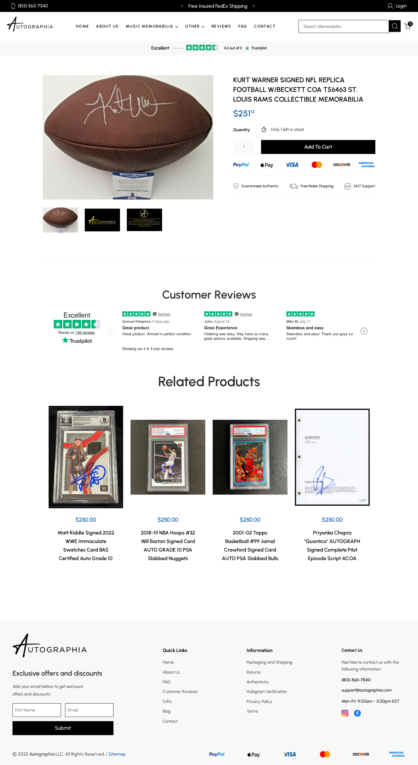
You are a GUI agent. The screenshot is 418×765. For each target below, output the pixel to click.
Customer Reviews (180, 691)
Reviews (221, 26)
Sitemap (117, 754)
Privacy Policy (259, 701)
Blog (167, 711)
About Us (107, 26)
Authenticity (258, 681)
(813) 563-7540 (33, 6)
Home (82, 26)
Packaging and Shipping (269, 662)
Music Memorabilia (149, 26)
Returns (253, 672)
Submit (63, 728)
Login (401, 6)
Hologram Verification (267, 691)
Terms (252, 711)
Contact (265, 26)
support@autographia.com (367, 690)
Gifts (167, 701)
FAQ (242, 26)
